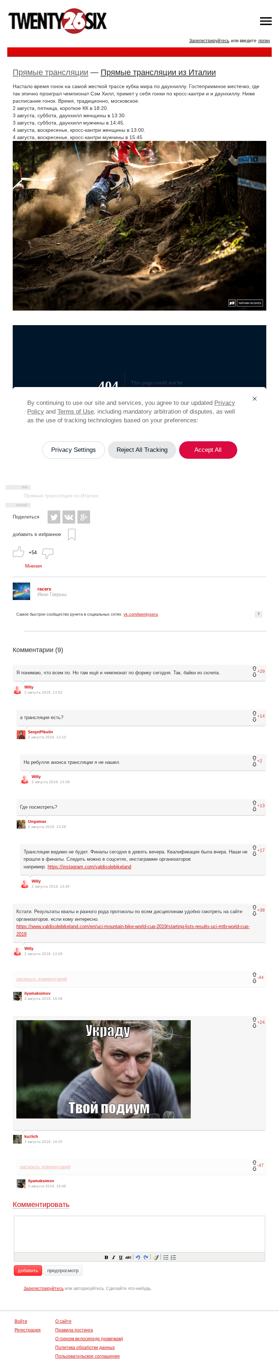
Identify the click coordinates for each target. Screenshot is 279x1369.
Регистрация (28, 1330)
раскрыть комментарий (41, 979)
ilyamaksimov (37, 993)
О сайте (63, 1321)
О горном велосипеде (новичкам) (89, 1338)
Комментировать (41, 1204)
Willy (28, 687)
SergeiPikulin (40, 732)
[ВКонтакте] (68, 517)
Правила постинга (74, 1330)
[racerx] (21, 598)
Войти (21, 1321)
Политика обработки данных (85, 1347)
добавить (28, 1270)
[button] (106, 1256)
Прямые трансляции (50, 72)
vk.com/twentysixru (141, 614)
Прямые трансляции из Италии (158, 72)
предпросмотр (62, 1270)
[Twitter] (54, 517)
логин (264, 40)
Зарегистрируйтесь (209, 40)
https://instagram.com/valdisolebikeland (89, 866)
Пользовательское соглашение (87, 1356)
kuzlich (31, 1136)
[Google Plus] (83, 517)
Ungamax (37, 821)
